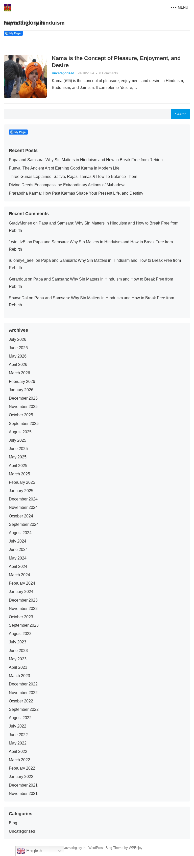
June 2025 (18, 448)
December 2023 (23, 600)
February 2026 (22, 381)
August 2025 (20, 432)
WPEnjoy (135, 848)
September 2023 (24, 625)
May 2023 (18, 659)
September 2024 (24, 524)
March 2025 (19, 474)
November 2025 (23, 406)
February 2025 (22, 482)
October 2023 (21, 617)
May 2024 (18, 558)
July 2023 (17, 642)
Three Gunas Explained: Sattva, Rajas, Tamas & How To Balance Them (73, 176)
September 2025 (24, 423)
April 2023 (18, 667)
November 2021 (23, 793)
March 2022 (19, 760)
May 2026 (18, 356)
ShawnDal (18, 298)
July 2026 (17, 339)
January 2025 (21, 491)
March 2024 (19, 575)
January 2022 (21, 776)
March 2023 (19, 676)
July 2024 (17, 541)
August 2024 (20, 533)
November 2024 (23, 507)
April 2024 (18, 566)
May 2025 (18, 457)
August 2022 (20, 718)
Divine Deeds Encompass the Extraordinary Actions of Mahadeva (67, 185)
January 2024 (21, 591)
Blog (13, 823)
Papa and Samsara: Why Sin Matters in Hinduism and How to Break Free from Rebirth (86, 160)
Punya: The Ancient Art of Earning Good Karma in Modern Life (64, 168)
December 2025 (23, 398)
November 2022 (23, 693)
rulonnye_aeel (22, 260)
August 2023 (20, 633)
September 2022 (24, 709)
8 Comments (108, 73)
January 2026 (21, 390)
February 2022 (22, 768)
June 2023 (18, 650)
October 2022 (21, 701)
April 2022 (18, 751)
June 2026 (18, 348)
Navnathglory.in (24, 23)
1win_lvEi (18, 242)
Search (180, 114)
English (33, 850)
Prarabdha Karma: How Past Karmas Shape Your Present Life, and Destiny (76, 193)
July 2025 (17, 440)
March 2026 (19, 373)
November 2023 (23, 608)
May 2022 (18, 743)
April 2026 (18, 364)
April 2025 (18, 465)
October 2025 (21, 415)
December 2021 (23, 785)
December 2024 (23, 499)
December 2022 (23, 684)
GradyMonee (20, 223)
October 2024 (21, 516)
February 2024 (22, 583)
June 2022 (18, 735)
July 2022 (17, 726)
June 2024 (18, 549)
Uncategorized (63, 73)
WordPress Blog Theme (105, 848)
